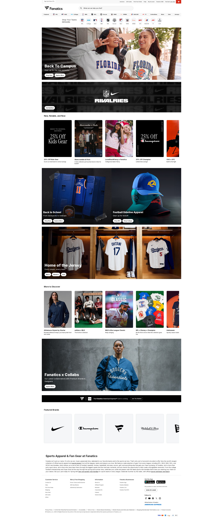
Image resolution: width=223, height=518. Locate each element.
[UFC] (140, 20)
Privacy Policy (48, 510)
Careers (97, 492)
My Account (151, 1)
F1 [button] (145, 14)
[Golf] (159, 20)
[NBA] (101, 20)
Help (145, 1)
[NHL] (108, 20)
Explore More (60, 75)
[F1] (153, 20)
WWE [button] (115, 14)
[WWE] (127, 20)
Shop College (128, 221)
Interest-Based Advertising (104, 510)
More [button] (162, 14)
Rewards (97, 487)
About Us (97, 482)
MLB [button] (65, 14)
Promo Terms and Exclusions (77, 482)
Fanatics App (123, 482)
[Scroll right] (176, 141)
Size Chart (48, 492)
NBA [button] (86, 14)
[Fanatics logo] (54, 8)
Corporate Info (98, 490)
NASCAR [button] (136, 14)
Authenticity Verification (76, 487)
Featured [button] (46, 14)
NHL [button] (95, 14)
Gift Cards (129, 1)
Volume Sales (98, 494)
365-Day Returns (74, 485)
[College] (88, 20)
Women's (56, 274)
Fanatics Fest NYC (124, 490)
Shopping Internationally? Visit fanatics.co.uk (148, 510)
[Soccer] (114, 20)
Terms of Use (91, 510)
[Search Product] (81, 8)
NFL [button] (57, 14)
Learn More (172, 1)
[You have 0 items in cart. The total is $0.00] (178, 1)
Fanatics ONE (159, 1)
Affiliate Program (99, 485)
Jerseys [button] (177, 14)
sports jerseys (76, 463)
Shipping (47, 490)
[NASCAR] (146, 20)
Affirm (46, 497)
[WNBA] (134, 20)
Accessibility (82, 510)
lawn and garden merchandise (88, 471)
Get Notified (49, 108)
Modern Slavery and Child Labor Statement (124, 510)
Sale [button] (169, 14)
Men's (48, 274)
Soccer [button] (105, 14)
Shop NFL (117, 221)
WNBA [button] (125, 14)
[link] (111, 54)
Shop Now (49, 75)
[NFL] (82, 20)
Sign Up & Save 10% (49, 1)
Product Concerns (166, 510)
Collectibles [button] (153, 14)
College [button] (76, 14)
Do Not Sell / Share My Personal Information (66, 510)
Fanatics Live (123, 487)
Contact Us (48, 482)
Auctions (122, 1)
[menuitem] (46, 14)
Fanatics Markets (124, 485)
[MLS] (121, 20)
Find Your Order (138, 1)
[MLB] (95, 20)
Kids (63, 274)
